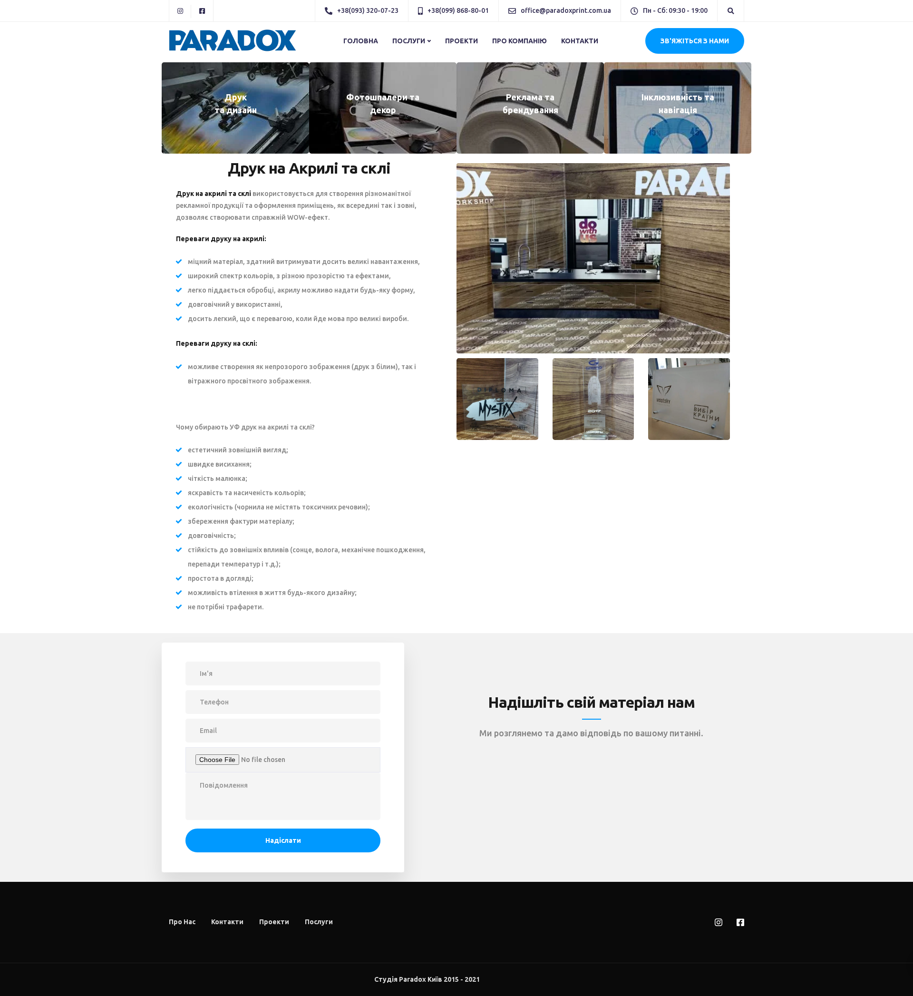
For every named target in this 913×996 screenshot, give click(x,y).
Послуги (408, 41)
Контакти (579, 41)
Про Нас (182, 922)
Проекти (461, 41)
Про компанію (519, 41)
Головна (360, 41)
